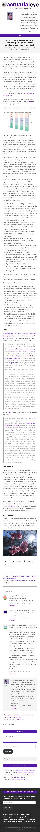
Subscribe (8, 751)
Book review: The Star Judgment (25, 770)
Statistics (18, 49)
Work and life (26, 49)
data (12, 430)
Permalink (12, 605)
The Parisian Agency (9, 506)
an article (8, 412)
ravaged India (13, 363)
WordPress (20, 829)
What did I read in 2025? (17, 777)
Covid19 (11, 49)
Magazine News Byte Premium (20, 827)
